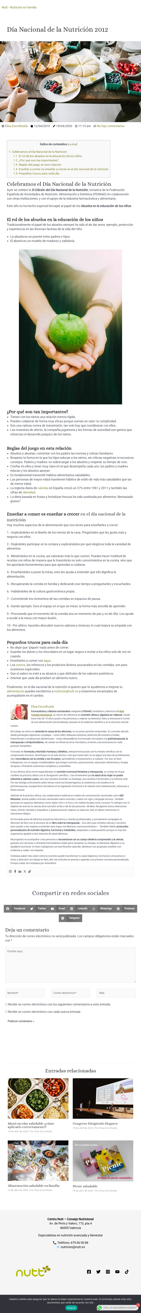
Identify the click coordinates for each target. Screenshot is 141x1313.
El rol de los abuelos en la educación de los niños (47, 156)
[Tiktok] (29, 871)
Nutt (5, 7)
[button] (16, 909)
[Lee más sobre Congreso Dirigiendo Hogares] (103, 1098)
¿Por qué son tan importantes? (36, 160)
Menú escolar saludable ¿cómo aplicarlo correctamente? (31, 1125)
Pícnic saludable (85, 1186)
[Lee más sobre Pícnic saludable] (103, 1160)
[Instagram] (10, 871)
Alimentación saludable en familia (33, 1186)
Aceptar (71, 1307)
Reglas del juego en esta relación (37, 164)
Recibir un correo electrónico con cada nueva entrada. (44, 1012)
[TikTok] (127, 1272)
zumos (20, 665)
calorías (43, 488)
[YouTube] (117, 1272)
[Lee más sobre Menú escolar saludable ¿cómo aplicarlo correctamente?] (38, 1098)
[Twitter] (24, 871)
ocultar (72, 144)
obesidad (29, 492)
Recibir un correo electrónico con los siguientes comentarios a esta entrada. (59, 1004)
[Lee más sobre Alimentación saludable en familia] (38, 1160)
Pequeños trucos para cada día (36, 173)
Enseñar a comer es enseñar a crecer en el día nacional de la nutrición (60, 169)
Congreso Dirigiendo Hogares (95, 1123)
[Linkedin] (19, 871)
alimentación (16, 691)
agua (47, 660)
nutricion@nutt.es (66, 691)
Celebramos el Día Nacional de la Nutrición (38, 151)
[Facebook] (15, 871)
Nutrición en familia (23, 7)
